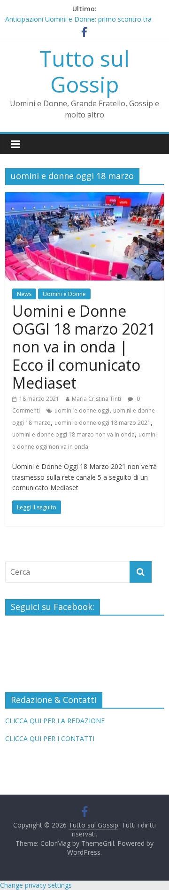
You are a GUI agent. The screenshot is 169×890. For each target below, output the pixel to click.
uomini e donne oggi (81, 410)
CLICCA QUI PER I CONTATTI (49, 738)
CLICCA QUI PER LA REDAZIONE (55, 720)
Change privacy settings (36, 885)
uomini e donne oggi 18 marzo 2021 (102, 423)
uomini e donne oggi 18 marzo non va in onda (73, 434)
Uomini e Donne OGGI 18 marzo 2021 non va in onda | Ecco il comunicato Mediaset (83, 347)
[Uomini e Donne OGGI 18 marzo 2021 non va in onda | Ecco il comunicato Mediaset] (84, 198)
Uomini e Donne (64, 294)
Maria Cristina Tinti (96, 399)
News (24, 294)
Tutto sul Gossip (84, 71)
